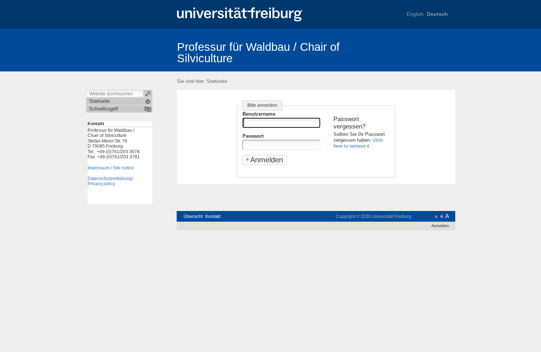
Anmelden (440, 225)
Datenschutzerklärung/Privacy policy (110, 181)
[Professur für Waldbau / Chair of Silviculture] (419, 49)
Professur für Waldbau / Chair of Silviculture (258, 52)
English (415, 14)
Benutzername (259, 114)
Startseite (216, 81)
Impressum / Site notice (111, 167)
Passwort (253, 136)
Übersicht (193, 216)
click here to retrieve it (358, 143)
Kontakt (212, 216)
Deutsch (437, 14)
